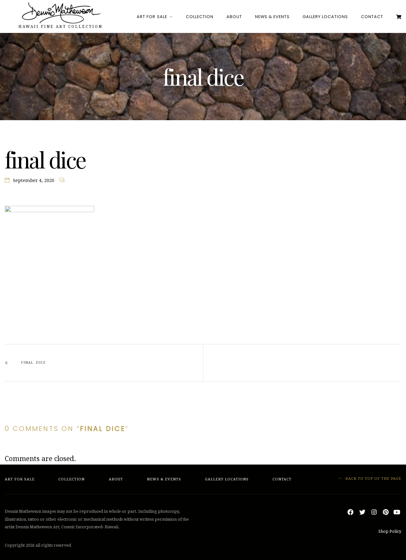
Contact (372, 16)
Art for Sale (152, 16)
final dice (33, 363)
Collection (199, 16)
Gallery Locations (325, 16)
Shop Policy (389, 531)
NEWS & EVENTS (272, 16)
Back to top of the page (372, 479)
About (234, 16)
